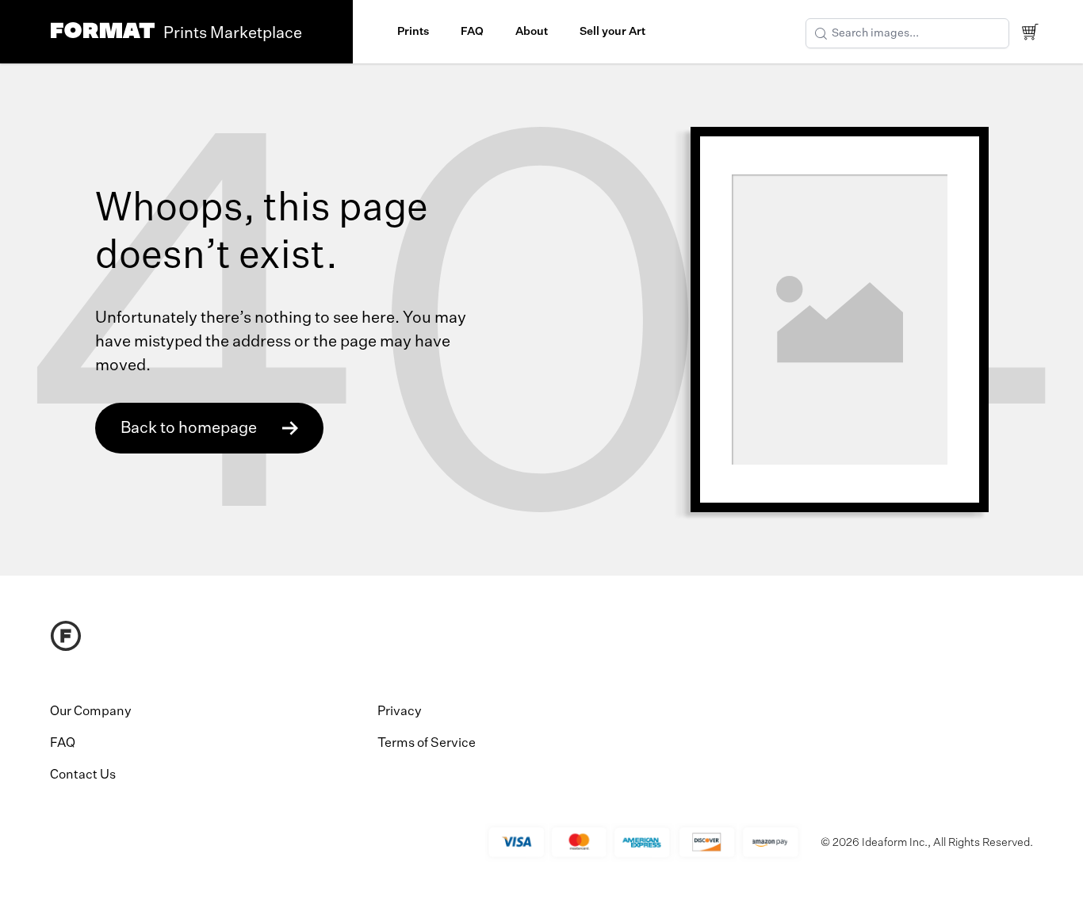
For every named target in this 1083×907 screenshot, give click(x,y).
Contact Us (83, 775)
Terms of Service (426, 743)
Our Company (91, 712)
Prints (413, 31)
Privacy (399, 712)
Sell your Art (612, 31)
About (531, 31)
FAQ (472, 31)
